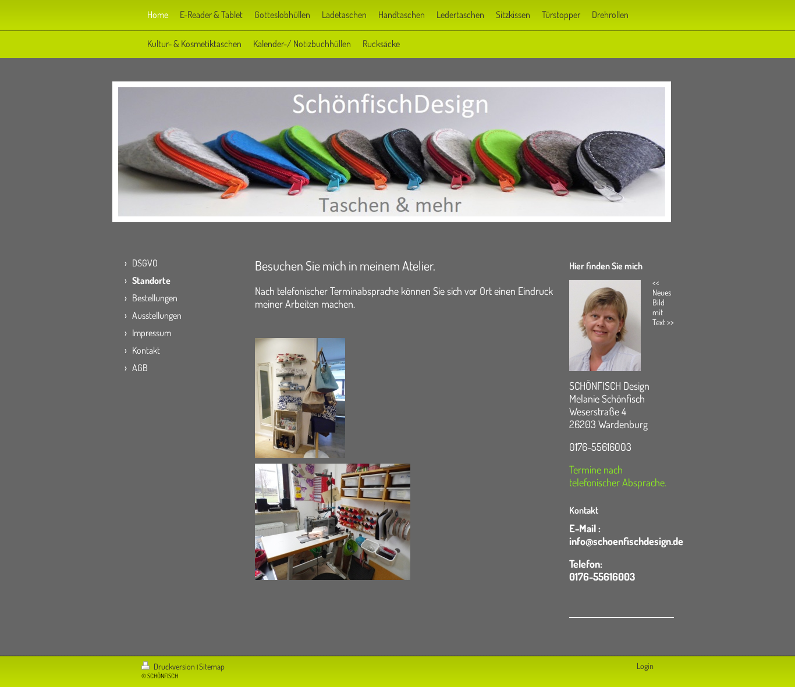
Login (645, 666)
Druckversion (174, 666)
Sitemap (212, 666)
